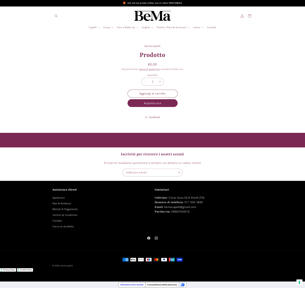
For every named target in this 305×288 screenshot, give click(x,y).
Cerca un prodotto (63, 226)
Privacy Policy (9, 270)
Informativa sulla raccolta (131, 285)
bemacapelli (67, 265)
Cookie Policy (26, 270)
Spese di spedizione (149, 69)
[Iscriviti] (178, 172)
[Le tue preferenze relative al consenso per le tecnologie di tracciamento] (299, 282)
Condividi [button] (154, 117)
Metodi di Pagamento (65, 209)
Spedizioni (58, 197)
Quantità (152, 74)
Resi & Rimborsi (61, 203)
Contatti (57, 220)
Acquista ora (152, 103)
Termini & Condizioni (65, 215)
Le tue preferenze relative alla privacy (162, 285)
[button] (56, 15)
